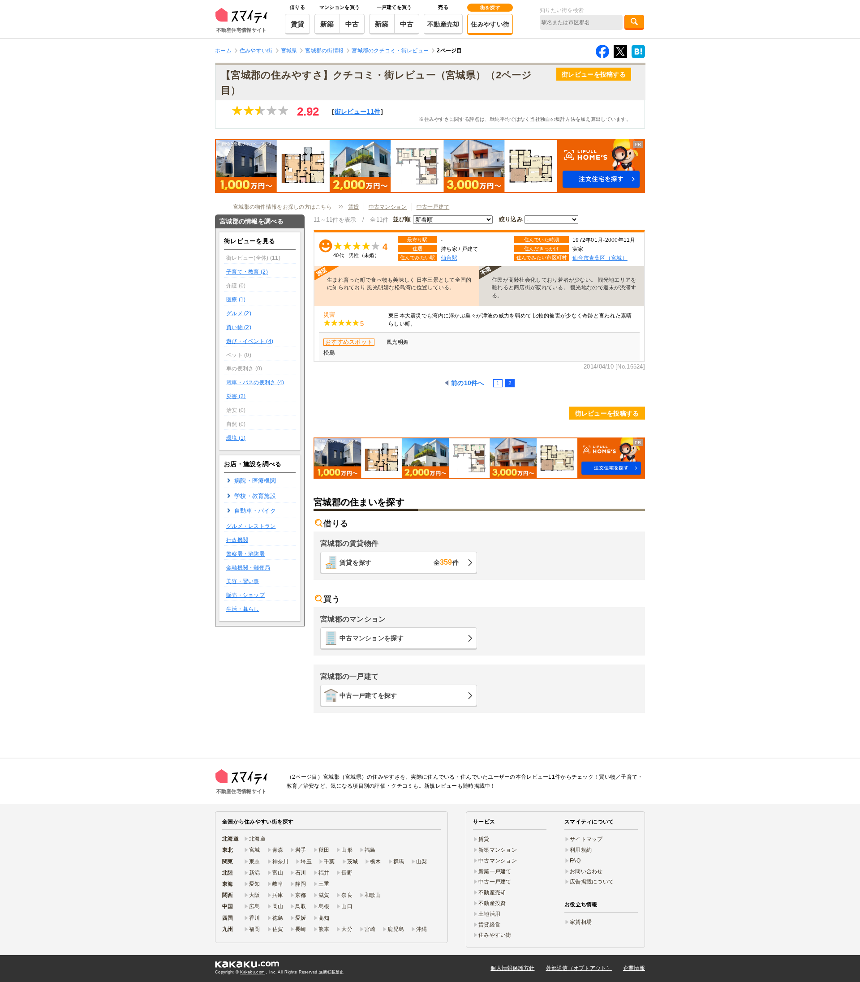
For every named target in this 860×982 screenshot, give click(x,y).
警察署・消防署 (245, 554)
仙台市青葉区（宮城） (600, 258)
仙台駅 (449, 258)
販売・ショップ (245, 595)
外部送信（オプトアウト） (579, 968)
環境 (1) (236, 438)
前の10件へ (467, 382)
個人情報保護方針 (512, 968)
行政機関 (237, 540)
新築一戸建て (495, 871)
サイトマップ (586, 839)
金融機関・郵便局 (248, 568)
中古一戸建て (433, 207)
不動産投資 (492, 903)
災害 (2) (236, 396)
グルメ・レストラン (251, 526)
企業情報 (634, 968)
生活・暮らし (242, 609)
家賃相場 (581, 922)
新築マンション (497, 850)
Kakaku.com (252, 972)
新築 (327, 24)
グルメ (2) (238, 313)
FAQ (575, 861)
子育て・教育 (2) (247, 272)
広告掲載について (592, 882)
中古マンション (388, 207)
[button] (430, 166)
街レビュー (357, 111)
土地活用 (489, 914)
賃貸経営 (489, 925)
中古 (352, 24)
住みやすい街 (490, 24)
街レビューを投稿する (594, 74)
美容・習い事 (242, 581)
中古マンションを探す (372, 638)
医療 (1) (236, 299)
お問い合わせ (586, 871)
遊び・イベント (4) (249, 341)
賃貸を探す (399, 562)
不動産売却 (443, 24)
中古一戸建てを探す (368, 695)
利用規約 (581, 850)
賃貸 (298, 24)
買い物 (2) (238, 327)
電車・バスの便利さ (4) (255, 382)
